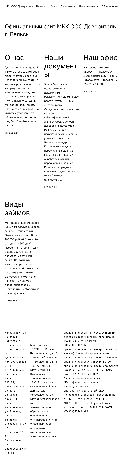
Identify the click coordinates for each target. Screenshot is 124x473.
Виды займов (17, 208)
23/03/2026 (11, 132)
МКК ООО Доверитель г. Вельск (25, 6)
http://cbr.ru (40, 369)
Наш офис (100, 57)
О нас (14, 57)
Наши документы (60, 65)
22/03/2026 (89, 91)
